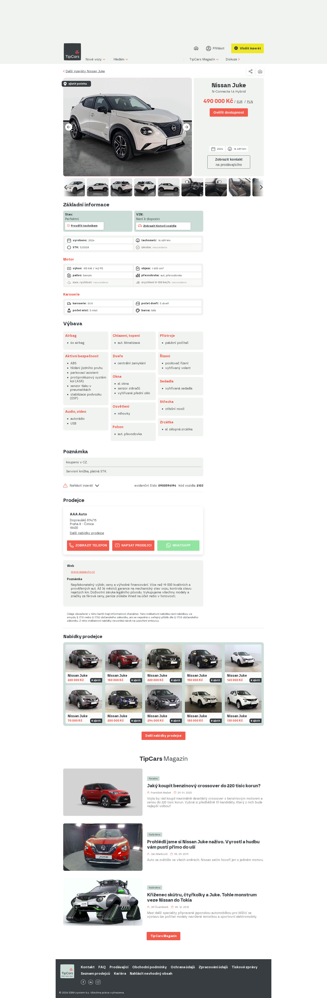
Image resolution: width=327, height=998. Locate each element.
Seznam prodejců (95, 973)
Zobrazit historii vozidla (159, 226)
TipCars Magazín (163, 936)
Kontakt (88, 967)
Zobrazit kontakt (229, 162)
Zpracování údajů (213, 967)
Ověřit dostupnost (228, 112)
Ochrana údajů (183, 967)
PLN (250, 102)
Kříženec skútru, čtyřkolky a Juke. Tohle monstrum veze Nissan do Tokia (202, 897)
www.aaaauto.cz (83, 572)
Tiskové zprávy (245, 967)
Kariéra (120, 973)
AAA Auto (78, 514)
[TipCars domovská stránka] (73, 52)
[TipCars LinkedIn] (90, 982)
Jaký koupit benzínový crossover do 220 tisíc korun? (204, 785)
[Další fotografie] (186, 127)
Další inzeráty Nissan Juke (85, 71)
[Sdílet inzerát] (250, 71)
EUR (239, 102)
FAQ (102, 967)
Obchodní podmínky (149, 967)
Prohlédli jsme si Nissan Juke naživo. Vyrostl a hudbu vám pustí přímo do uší (203, 844)
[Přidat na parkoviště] (260, 71)
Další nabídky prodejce (87, 533)
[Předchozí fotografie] (68, 127)
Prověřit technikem (84, 225)
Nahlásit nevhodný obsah (151, 973)
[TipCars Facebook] (83, 982)
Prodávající (119, 967)
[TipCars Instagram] (98, 982)
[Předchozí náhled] (65, 187)
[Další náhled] (261, 187)
